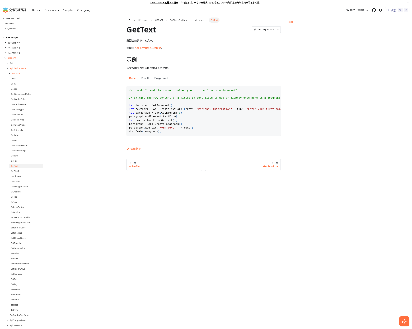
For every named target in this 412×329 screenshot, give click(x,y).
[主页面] (129, 20)
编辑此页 (136, 149)
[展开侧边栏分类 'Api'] (8, 63)
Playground (161, 78)
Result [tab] (145, 78)
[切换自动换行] (271, 90)
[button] (23, 18)
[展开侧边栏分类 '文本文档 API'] (6, 42)
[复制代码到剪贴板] (276, 90)
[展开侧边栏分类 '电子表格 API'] (6, 47)
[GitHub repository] (374, 10)
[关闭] (408, 2)
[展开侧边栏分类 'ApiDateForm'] (8, 325)
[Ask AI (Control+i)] (404, 321)
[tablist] (203, 78)
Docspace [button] (50, 10)
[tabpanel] (203, 111)
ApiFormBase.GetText (148, 48)
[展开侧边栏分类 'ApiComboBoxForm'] (8, 315)
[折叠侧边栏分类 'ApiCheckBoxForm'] (8, 68)
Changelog (83, 10)
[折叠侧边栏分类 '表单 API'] (6, 58)
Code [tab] (132, 78)
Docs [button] (35, 10)
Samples (68, 10)
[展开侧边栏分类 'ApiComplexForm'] (8, 320)
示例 (291, 21)
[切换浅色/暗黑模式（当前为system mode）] (380, 10)
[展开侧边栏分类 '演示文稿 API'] (6, 53)
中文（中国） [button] (357, 10)
